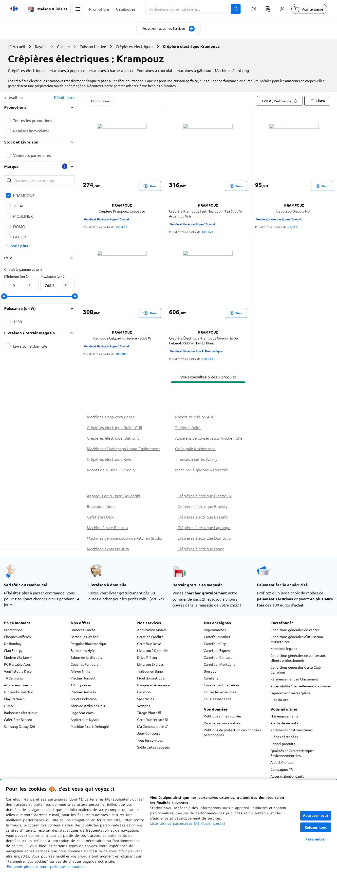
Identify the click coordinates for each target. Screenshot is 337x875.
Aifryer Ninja (80, 671)
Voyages (143, 705)
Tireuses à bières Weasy (196, 459)
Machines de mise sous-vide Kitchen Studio (124, 538)
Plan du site (279, 699)
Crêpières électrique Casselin (202, 516)
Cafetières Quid (100, 516)
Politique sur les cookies (223, 716)
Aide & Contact (282, 762)
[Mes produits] (268, 9)
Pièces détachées (284, 736)
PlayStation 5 (14, 698)
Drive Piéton (147, 657)
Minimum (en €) (16, 276)
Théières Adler (188, 427)
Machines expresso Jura (108, 548)
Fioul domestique (151, 678)
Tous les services (150, 740)
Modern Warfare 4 (18, 657)
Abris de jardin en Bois (88, 705)
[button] (78, 9)
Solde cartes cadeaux (153, 747)
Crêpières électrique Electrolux (204, 495)
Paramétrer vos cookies (222, 723)
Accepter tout (316, 815)
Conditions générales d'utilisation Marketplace (296, 639)
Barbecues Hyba (83, 650)
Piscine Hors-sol (83, 678)
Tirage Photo (147, 712)
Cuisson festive (92, 46)
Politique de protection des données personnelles (232, 732)
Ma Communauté (151, 726)
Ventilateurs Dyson (19, 671)
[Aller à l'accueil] (14, 9)
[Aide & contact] (253, 9)
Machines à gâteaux (193, 70)
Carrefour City (215, 643)
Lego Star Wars (82, 712)
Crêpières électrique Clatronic (113, 438)
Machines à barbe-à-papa (111, 70)
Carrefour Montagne (219, 664)
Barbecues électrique (20, 712)
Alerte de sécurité (284, 723)
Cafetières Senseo (18, 719)
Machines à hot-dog (232, 70)
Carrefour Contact (218, 657)
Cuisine (63, 46)
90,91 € (293, 227)
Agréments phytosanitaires (291, 730)
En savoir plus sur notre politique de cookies (45, 866)
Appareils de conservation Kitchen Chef (209, 438)
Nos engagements (284, 716)
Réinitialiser (64, 97)
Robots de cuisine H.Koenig (111, 469)
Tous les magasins (217, 698)
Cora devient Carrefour (221, 685)
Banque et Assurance (153, 685)
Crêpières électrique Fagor (200, 548)
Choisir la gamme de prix (23, 269)
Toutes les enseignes (220, 692)
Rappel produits (282, 743)
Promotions (100, 101)
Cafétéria (211, 678)
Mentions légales (283, 648)
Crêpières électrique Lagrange (203, 527)
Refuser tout (316, 827)
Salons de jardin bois (86, 657)
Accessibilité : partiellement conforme (300, 686)
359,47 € (121, 227)
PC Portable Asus (17, 664)
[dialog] (168, 827)
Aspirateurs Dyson (85, 719)
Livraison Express (150, 664)
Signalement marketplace (290, 693)
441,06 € (207, 232)
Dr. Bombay (12, 643)
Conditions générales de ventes (294, 629)
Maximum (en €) (53, 276)
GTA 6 (8, 705)
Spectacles (145, 698)
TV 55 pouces (81, 685)
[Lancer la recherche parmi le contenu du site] (235, 9)
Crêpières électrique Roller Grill (114, 427)
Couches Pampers (84, 664)
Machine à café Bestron (107, 527)
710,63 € (207, 359)
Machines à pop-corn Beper (110, 416)
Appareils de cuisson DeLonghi (113, 495)
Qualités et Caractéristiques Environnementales (292, 753)
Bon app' (210, 671)
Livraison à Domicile (152, 650)
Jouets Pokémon (84, 698)
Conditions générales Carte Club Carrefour (295, 669)
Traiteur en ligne (150, 671)
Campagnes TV (281, 769)
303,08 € (121, 354)
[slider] (4, 296)
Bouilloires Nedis (101, 506)
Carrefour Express (217, 650)
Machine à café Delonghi (90, 726)
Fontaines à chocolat (154, 70)
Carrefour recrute (151, 719)
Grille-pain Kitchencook (195, 448)
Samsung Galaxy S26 (19, 726)
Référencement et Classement (294, 679)
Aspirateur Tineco (18, 685)
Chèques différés (17, 636)
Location (144, 692)
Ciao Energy (13, 650)
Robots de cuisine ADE (194, 416)
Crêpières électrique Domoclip (204, 538)
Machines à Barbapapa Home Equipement (123, 448)
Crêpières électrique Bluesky (202, 506)
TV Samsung (13, 678)
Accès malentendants (287, 776)
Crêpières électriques (134, 46)
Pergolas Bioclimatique (89, 643)
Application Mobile (152, 629)
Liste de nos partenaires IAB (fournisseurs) (187, 823)
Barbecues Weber (84, 636)
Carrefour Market (217, 636)
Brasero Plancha (83, 629)
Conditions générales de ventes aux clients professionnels (298, 657)
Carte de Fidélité (150, 636)
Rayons (41, 46)
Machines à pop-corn (67, 70)
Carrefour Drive (149, 643)
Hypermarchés (215, 629)
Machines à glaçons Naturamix (201, 469)
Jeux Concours (148, 733)
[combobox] (193, 9)
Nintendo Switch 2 (18, 692)
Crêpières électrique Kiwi (109, 459)
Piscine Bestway (83, 692)
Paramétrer (315, 839)
